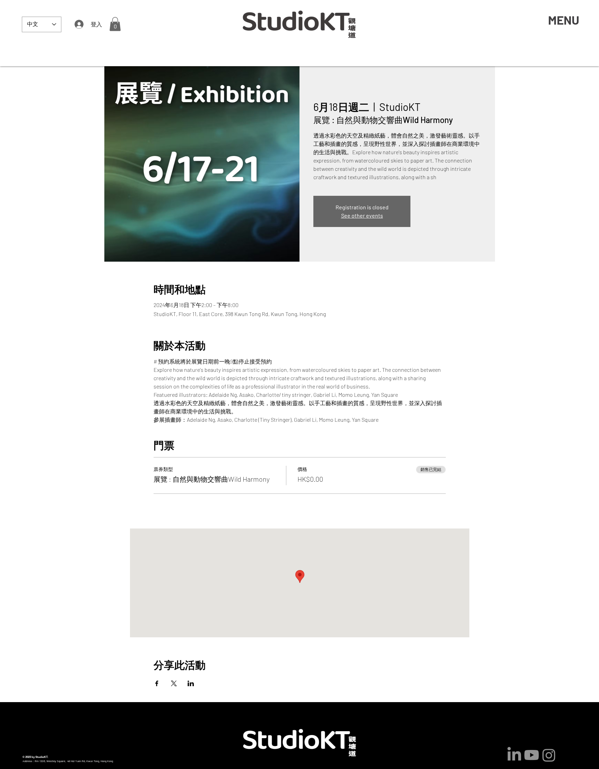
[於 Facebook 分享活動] (157, 683)
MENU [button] (563, 19)
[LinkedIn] (514, 754)
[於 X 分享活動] (174, 683)
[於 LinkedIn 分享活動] (191, 683)
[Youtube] (531, 754)
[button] (115, 24)
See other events (362, 215)
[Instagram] (548, 754)
